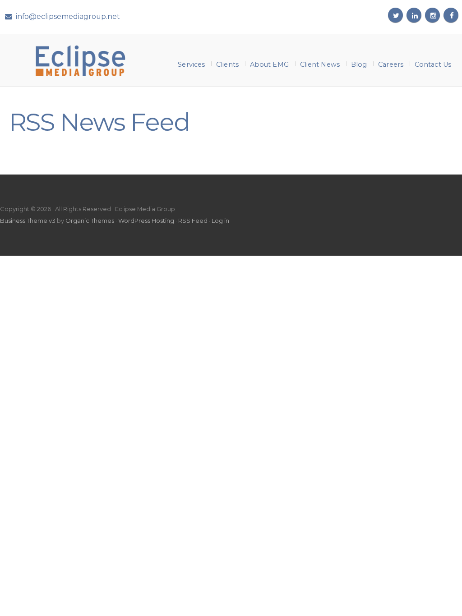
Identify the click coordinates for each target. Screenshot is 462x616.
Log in (220, 220)
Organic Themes (89, 220)
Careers (390, 64)
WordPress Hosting (146, 220)
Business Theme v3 (27, 220)
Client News (320, 64)
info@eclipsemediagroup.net (68, 16)
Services (191, 64)
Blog (359, 64)
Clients (227, 64)
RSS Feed (193, 220)
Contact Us (433, 64)
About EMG (269, 64)
